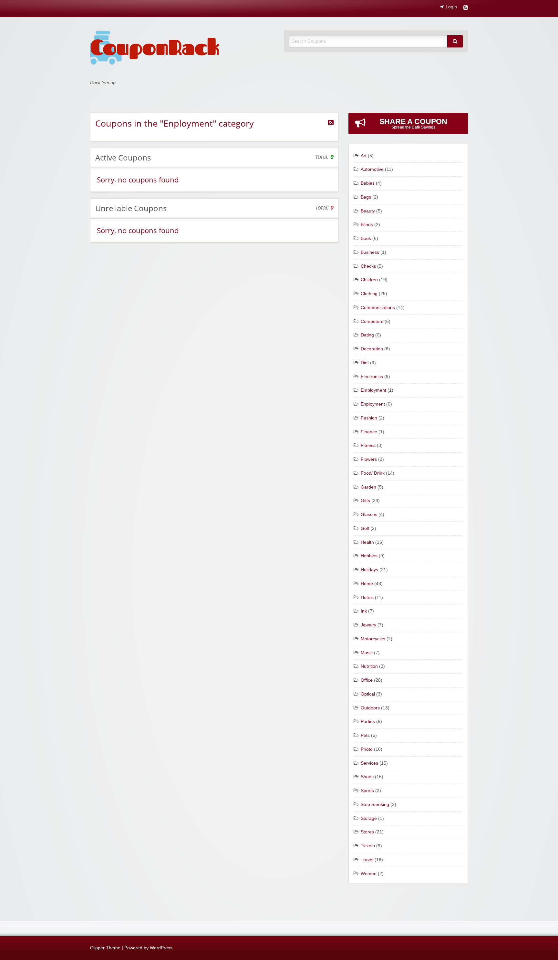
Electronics (372, 376)
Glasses (369, 514)
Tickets (368, 845)
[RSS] (465, 8)
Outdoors (370, 708)
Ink (364, 611)
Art (364, 155)
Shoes (367, 776)
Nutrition (369, 666)
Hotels (367, 597)
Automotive (372, 169)
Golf (365, 528)
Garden (368, 487)
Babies (368, 183)
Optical (368, 694)
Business (370, 252)
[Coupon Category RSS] (331, 123)
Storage (369, 818)
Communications (378, 307)
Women (369, 873)
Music (367, 652)
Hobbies (369, 555)
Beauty (368, 211)
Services (369, 763)
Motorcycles (373, 638)
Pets (365, 735)
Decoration (372, 348)
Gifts (365, 500)
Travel (367, 859)
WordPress (161, 947)
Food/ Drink (373, 473)
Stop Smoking (375, 804)
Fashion (369, 418)
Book (366, 238)
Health (367, 542)
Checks (368, 266)
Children (369, 279)
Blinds (367, 224)
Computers (372, 321)
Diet (365, 362)
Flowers (369, 459)
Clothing (369, 293)
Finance (369, 431)
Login (450, 7)
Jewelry (368, 625)
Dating (367, 335)
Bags (366, 197)
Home (367, 583)
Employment (373, 390)
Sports (367, 790)
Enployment (373, 404)
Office (367, 680)
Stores (367, 832)
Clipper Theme (105, 947)
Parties (368, 721)
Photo (367, 749)
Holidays (369, 569)
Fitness (368, 445)
